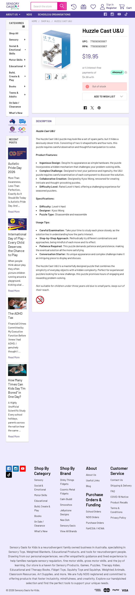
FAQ (112, 491)
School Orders (93, 511)
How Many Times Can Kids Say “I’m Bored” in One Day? (17, 388)
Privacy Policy (118, 517)
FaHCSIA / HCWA (95, 528)
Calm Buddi (66, 499)
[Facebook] (105, 14)
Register (111, 7)
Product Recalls (119, 502)
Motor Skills (16, 59)
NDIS (29, 14)
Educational (16, 66)
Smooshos (66, 504)
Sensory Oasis (68, 525)
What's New (15, 112)
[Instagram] (112, 14)
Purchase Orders (95, 522)
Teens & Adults (13, 94)
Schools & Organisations (54, 14)
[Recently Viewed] (74, 6)
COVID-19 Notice (119, 496)
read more (14, 211)
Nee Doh (64, 519)
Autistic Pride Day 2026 (15, 167)
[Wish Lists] (94, 6)
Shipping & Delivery (121, 485)
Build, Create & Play (14, 76)
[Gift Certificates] (84, 6)
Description (44, 121)
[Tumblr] (126, 14)
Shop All (13, 33)
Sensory (13, 39)
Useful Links (93, 480)
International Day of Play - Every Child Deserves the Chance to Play (17, 244)
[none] (56, 49)
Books (12, 86)
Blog (88, 485)
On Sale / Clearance (15, 104)
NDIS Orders (92, 517)
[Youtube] (119, 14)
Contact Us (116, 479)
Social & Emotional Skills (15, 49)
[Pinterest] (99, 108)
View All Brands (68, 531)
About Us (12, 14)
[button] (104, 96)
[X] (92, 108)
